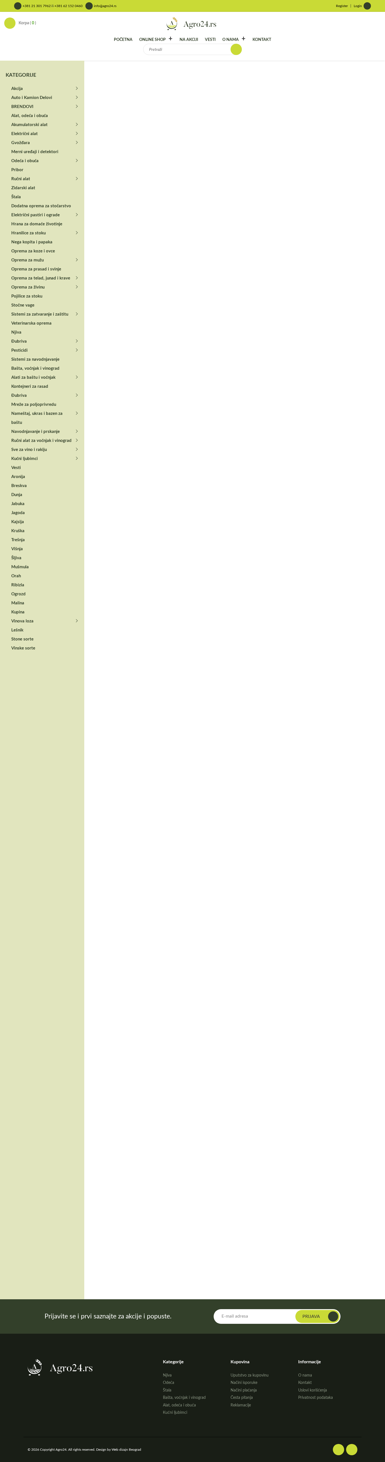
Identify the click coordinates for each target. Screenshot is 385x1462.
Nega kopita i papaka (31, 242)
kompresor (286, 273)
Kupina (18, 612)
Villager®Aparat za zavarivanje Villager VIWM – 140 (229, 658)
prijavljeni (124, 402)
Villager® (158, 77)
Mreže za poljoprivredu (33, 404)
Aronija (18, 477)
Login (358, 6)
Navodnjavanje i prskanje (35, 432)
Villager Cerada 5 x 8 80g (116, 648)
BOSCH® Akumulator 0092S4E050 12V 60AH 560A (114, 806)
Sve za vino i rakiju (29, 450)
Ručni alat (20, 179)
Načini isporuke (244, 1383)
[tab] (107, 338)
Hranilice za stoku (28, 233)
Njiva (16, 332)
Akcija (17, 89)
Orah (16, 576)
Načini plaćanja (244, 1390)
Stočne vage (22, 305)
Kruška (18, 531)
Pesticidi (19, 350)
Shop (115, 77)
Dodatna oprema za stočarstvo (41, 206)
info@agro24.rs (105, 6)
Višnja (17, 549)
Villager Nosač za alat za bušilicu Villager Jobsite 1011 (115, 536)
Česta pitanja (242, 1398)
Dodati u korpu (295, 307)
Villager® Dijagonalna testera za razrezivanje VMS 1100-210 (232, 536)
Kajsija (17, 522)
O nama (230, 40)
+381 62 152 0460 (68, 6)
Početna (123, 40)
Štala (16, 197)
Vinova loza (22, 621)
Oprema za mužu (27, 260)
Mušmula (20, 567)
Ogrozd (18, 594)
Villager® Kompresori (238, 77)
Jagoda (18, 513)
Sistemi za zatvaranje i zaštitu (39, 314)
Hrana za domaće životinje (36, 224)
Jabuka (18, 504)
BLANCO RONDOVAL (233, 1243)
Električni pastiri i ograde (35, 215)
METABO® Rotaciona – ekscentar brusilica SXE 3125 (352, 910)
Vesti (210, 40)
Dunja (16, 495)
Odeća (168, 1383)
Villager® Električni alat (192, 77)
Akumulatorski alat (29, 125)
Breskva (19, 486)
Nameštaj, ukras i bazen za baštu (37, 418)
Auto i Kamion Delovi (31, 98)
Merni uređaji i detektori (34, 152)
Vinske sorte (23, 648)
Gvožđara (20, 143)
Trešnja (18, 540)
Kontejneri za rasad (29, 386)
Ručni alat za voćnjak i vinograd (41, 441)
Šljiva (16, 558)
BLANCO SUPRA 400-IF (235, 1128)
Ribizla (17, 585)
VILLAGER (306, 273)
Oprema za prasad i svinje (36, 269)
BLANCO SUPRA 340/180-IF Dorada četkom (348, 1134)
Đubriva (19, 341)
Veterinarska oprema (31, 323)
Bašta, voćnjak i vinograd (35, 368)
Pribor (17, 170)
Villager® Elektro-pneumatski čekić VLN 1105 (172, 536)
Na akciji (189, 40)
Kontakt (262, 40)
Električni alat (24, 134)
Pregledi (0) (107, 337)
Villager (309, 224)
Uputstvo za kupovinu (250, 1375)
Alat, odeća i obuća (29, 116)
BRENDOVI (134, 77)
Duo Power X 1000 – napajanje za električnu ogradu (173, 1025)
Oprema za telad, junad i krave (40, 278)
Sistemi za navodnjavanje (35, 359)
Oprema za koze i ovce (33, 251)
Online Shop (152, 40)
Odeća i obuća (25, 161)
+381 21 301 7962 (37, 6)
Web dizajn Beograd (126, 1449)
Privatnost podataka (315, 1398)
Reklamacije (241, 1405)
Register (342, 6)
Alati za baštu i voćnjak (33, 377)
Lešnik (17, 630)
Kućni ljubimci (24, 459)
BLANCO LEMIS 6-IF (112, 1019)
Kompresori (313, 213)
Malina (17, 603)
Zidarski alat (23, 188)
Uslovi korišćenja (312, 1390)
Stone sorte (22, 639)
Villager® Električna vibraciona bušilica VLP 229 (293, 536)
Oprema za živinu (28, 287)
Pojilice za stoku (26, 296)
